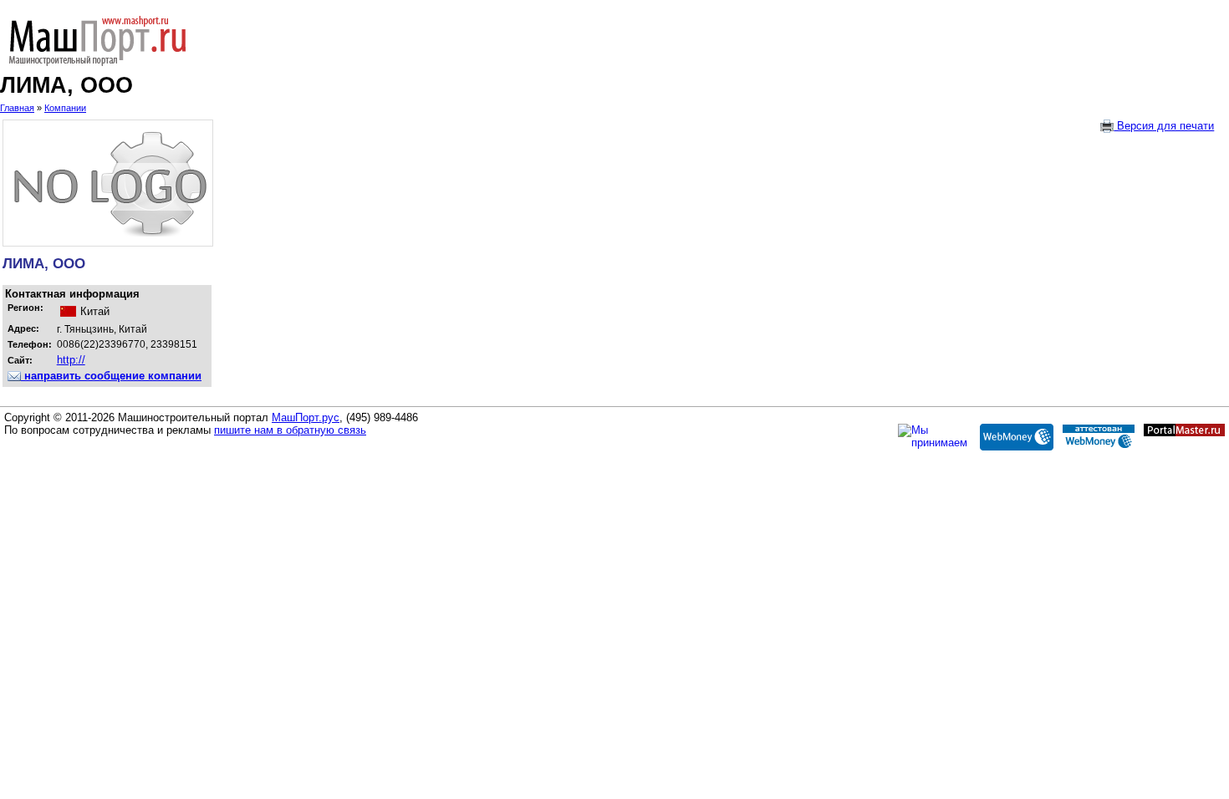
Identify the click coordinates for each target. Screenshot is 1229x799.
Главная (17, 108)
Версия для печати (1164, 126)
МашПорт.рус (305, 417)
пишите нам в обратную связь (290, 430)
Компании (65, 108)
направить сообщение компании (111, 375)
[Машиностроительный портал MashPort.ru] (614, 40)
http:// (71, 360)
